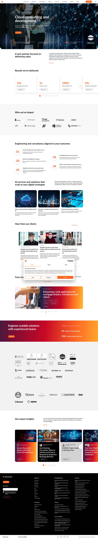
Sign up (19, 459)
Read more (45, 424)
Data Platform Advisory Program (80, 503)
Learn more (18, 32)
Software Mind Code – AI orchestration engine (62, 527)
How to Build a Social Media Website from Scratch (62, 510)
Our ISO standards (37, 498)
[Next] (81, 86)
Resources (36, 490)
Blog (35, 488)
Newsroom (36, 493)
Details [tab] (49, 264)
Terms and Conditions (22, 536)
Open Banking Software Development (40, 517)
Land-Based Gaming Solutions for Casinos (81, 504)
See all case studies (47, 281)
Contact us (89, 1)
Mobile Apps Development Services (80, 492)
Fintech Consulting (37, 514)
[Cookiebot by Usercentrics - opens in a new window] (68, 261)
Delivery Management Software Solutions (40, 522)
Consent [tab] (32, 264)
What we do (34, 1)
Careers (77, 1)
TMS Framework (37, 527)
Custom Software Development (80, 484)
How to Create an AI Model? (59, 504)
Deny (33, 277)
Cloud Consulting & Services (79, 487)
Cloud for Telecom (37, 509)
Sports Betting (36, 524)
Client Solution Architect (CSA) (59, 530)
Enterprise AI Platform (78, 509)
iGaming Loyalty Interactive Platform (80, 506)
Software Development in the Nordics (81, 501)
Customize (48, 277)
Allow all (65, 277)
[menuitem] (26, 1)
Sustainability (36, 483)
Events (35, 491)
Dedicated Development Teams (80, 486)
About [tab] (66, 264)
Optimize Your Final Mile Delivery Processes (41, 519)
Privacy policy (5, 536)
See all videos (74, 225)
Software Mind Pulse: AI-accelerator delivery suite (62, 520)
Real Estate (36, 506)
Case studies (64, 1)
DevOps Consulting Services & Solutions (81, 494)
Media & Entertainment (38, 504)
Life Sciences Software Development (80, 489)
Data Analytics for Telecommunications (40, 511)
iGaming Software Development (39, 525)
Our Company (36, 480)
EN (95, 1)
